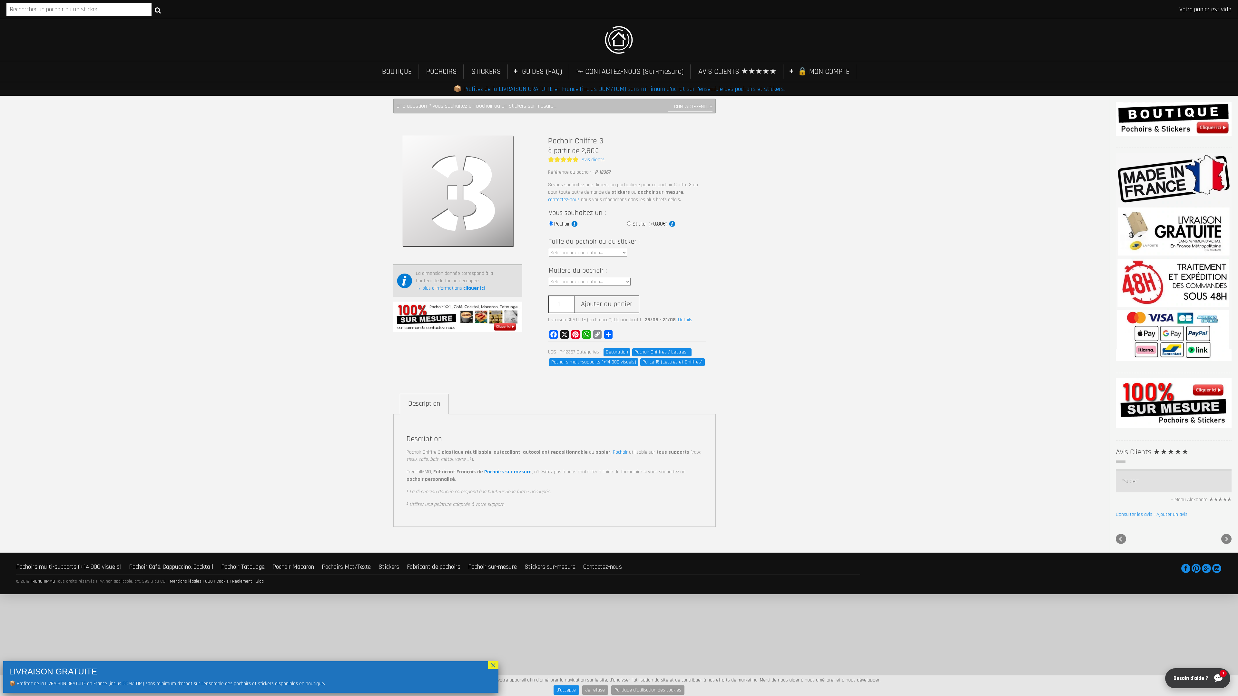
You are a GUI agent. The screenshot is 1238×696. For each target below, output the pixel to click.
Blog (260, 581)
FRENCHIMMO (43, 581)
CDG (209, 581)
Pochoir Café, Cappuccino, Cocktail (171, 567)
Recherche (158, 10)
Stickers (388, 567)
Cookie (222, 581)
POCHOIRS (441, 71)
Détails (685, 319)
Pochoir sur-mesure (492, 567)
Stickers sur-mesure (550, 567)
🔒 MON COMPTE (824, 71)
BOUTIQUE (397, 71)
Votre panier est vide (1205, 9)
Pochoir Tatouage (243, 567)
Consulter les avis (1134, 514)
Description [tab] (424, 403)
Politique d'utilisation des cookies (647, 690)
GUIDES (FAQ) (542, 71)
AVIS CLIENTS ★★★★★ (737, 71)
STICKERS (486, 71)
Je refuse (595, 690)
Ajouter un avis (1171, 514)
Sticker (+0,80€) (651, 223)
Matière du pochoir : (578, 270)
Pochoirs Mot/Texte (346, 567)
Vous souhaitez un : (577, 213)
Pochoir (562, 223)
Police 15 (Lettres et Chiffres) (673, 362)
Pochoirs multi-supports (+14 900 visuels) (593, 362)
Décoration (617, 352)
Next (1226, 539)
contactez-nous (564, 199)
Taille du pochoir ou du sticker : (594, 241)
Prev (1121, 539)
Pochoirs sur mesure (508, 472)
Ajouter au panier (606, 304)
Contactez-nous (693, 106)
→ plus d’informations (450, 288)
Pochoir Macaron (293, 567)
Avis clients (593, 159)
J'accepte (566, 690)
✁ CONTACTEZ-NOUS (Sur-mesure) (630, 71)
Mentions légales (185, 581)
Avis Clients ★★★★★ (1152, 452)
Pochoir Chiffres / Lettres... (661, 352)
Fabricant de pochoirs (433, 567)
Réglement (242, 581)
